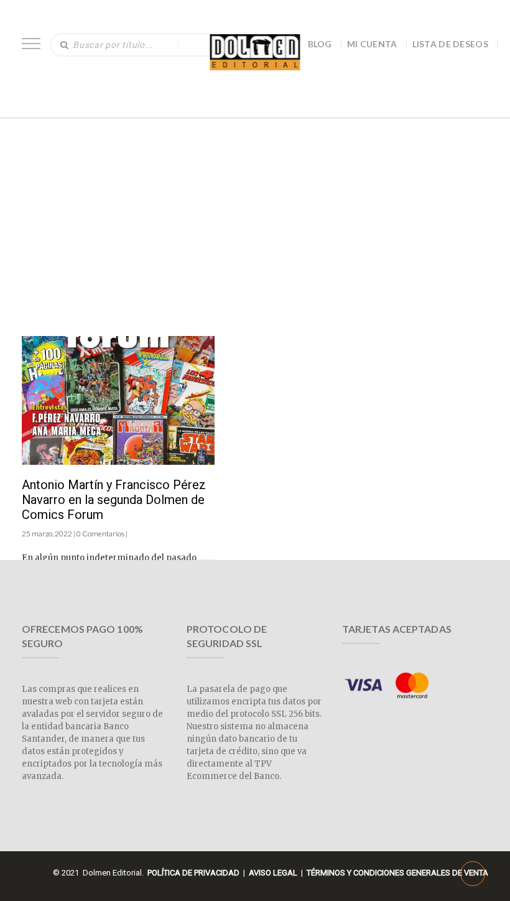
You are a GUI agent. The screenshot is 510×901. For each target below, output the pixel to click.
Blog (320, 44)
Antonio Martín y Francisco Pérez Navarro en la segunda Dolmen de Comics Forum (114, 499)
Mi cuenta (372, 44)
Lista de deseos (450, 44)
